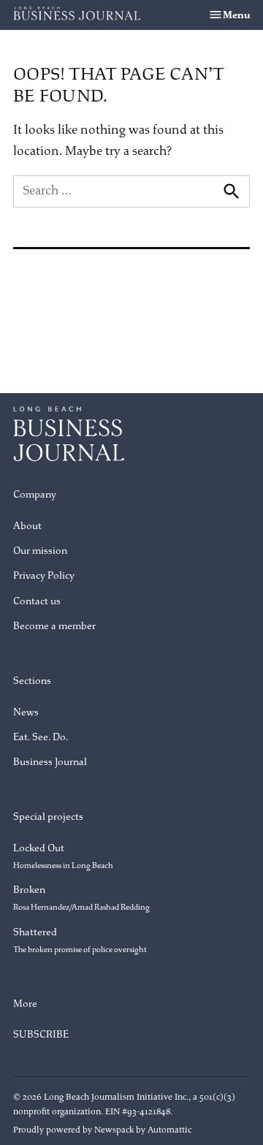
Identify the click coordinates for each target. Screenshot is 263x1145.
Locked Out (63, 856)
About (27, 526)
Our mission (40, 550)
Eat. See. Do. (40, 737)
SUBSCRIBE (41, 1034)
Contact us (37, 601)
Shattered (80, 940)
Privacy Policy (44, 575)
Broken (81, 897)
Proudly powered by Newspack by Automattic (102, 1130)
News (26, 712)
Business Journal (50, 762)
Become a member (54, 626)
